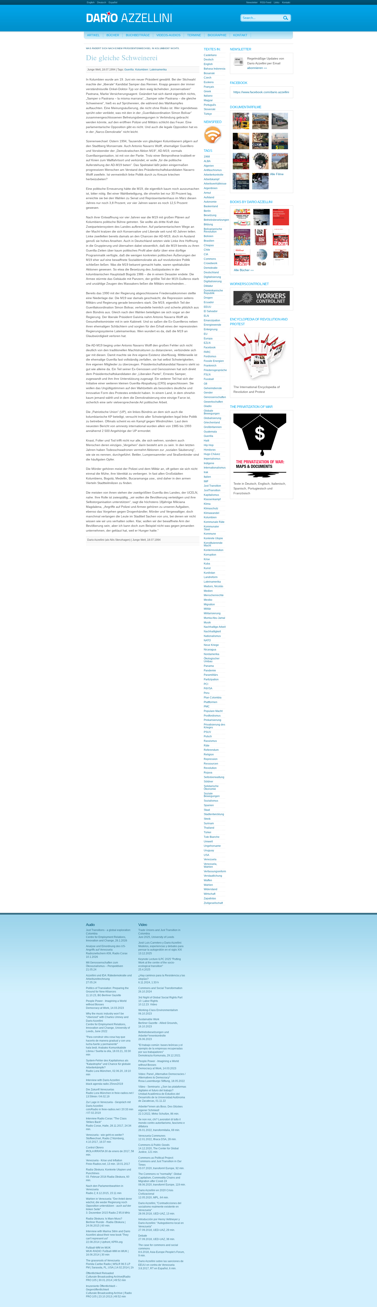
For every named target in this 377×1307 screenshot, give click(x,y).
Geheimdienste (213, 388)
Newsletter (252, 2)
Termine (194, 35)
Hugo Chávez (212, 454)
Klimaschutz (211, 508)
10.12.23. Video (147, 1004)
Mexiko (208, 600)
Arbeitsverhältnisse (215, 183)
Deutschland (211, 272)
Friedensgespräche (215, 370)
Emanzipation (212, 320)
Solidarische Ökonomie (211, 787)
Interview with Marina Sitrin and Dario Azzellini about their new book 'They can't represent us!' (108, 1235)
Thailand (209, 827)
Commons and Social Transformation (160, 988)
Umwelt (208, 841)
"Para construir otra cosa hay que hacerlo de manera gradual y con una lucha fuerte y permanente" (108, 1040)
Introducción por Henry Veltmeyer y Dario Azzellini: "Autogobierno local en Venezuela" (161, 1223)
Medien (208, 591)
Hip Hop (209, 445)
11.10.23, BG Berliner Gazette (103, 995)
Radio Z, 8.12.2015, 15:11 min (104, 1193)
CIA (206, 254)
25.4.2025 (144, 969)
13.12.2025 (145, 953)
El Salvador (211, 311)
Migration (209, 604)
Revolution (210, 768)
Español (113, 2)
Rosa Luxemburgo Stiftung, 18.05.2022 (161, 1081)
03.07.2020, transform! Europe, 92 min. (161, 1168)
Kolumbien (141, 69)
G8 (205, 383)
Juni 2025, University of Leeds (156, 937)
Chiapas (209, 245)
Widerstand (210, 889)
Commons (210, 259)
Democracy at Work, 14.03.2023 (105, 1008)
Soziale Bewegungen (212, 795)
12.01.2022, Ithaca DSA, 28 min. (157, 1139)
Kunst (207, 568)
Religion (209, 754)
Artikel (93, 35)
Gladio (208, 406)
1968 (207, 156)
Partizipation (211, 679)
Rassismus (210, 741)
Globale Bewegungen (212, 412)
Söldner (208, 781)
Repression (211, 759)
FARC (207, 352)
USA (206, 855)
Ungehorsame (212, 846)
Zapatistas (210, 898)
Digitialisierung (213, 281)
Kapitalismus (211, 495)
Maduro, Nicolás (213, 586)
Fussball (209, 379)
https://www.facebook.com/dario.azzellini (261, 92)
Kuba (207, 563)
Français (209, 87)
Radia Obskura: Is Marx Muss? (104, 1218)
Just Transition (212, 485)
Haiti (206, 440)
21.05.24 (91, 969)
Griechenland (212, 422)
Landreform (211, 577)
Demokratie (211, 268)
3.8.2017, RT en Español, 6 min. (157, 1268)
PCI (206, 684)
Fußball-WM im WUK (98, 1247)
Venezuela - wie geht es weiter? (105, 1135)
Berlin (207, 211)
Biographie (217, 35)
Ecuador (209, 302)
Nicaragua (210, 649)
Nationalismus (212, 636)
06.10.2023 (145, 1013)
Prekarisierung (212, 720)
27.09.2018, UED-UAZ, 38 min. (156, 1239)
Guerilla (129, 69)
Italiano (208, 95)
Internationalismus (215, 467)
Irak (206, 472)
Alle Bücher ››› (244, 270)
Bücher (112, 35)
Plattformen (210, 702)
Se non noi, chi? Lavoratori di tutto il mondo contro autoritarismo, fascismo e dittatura (161, 1123)
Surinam (209, 823)
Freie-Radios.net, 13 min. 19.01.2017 (108, 1164)
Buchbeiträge (138, 35)
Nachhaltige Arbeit (215, 627)
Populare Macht (213, 711)
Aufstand (209, 197)
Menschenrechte (214, 595)
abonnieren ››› (257, 68)
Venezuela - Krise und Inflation (104, 1160)
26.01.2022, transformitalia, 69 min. (159, 1130)
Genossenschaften (215, 397)
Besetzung (210, 215)
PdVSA (208, 688)
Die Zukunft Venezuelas (100, 1089)
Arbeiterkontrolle (213, 174)
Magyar (208, 100)
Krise (207, 559)
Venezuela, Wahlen (210, 865)
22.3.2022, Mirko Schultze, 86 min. (158, 1113)
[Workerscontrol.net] (261, 304)
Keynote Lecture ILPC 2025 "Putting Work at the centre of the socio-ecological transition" (159, 962)
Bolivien (208, 236)
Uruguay (209, 850)
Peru (206, 693)
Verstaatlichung (213, 875)
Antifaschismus (213, 170)
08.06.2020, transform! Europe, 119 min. (162, 1184)
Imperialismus (212, 458)
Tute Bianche (211, 837)
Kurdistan (209, 572)
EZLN (207, 343)
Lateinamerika (158, 69)
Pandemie (210, 670)
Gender (208, 392)
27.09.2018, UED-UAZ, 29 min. (156, 1230)
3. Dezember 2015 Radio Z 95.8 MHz (108, 1212)
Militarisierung (212, 613)
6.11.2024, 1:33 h (148, 982)
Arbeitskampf (211, 179)
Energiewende (212, 324)
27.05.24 (91, 982)
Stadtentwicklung (214, 814)
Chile (207, 249)
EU (205, 334)
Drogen (208, 297)
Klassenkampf (212, 499)
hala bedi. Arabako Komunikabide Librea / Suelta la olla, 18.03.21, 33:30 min (108, 1051)
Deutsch (101, 2)
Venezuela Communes (151, 1135)
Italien (207, 477)
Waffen (208, 880)
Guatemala (210, 431)
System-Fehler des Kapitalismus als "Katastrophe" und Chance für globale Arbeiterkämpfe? (108, 1064)
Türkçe (208, 114)
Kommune (210, 533)
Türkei (207, 832)
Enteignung (211, 329)
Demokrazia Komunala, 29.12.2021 (159, 1055)
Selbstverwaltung (214, 777)
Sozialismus (211, 800)
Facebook (210, 347)
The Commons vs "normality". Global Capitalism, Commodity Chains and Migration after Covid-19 (160, 1177)
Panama (209, 666)
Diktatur (208, 286)
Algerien (209, 165)
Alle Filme (277, 174)
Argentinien (211, 188)
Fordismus (210, 356)
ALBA (207, 161)
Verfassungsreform (215, 871)
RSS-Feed (265, 2)
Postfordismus (212, 715)
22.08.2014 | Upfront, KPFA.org (104, 1242)
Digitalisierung (212, 277)
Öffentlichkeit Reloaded (100, 1273)
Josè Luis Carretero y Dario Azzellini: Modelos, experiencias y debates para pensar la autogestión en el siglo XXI (160, 946)
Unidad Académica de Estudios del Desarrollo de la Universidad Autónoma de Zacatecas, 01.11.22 (161, 1097)
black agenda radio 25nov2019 (104, 1084)
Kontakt (286, 2)
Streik (207, 819)
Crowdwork (210, 263)
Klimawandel (211, 513)
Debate (142, 1235)
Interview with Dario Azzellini (103, 1080)
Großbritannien (213, 427)
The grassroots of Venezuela (103, 1260)
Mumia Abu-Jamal (214, 618)
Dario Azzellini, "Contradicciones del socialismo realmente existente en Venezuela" (159, 1206)
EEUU (207, 307)
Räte (206, 745)
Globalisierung (212, 418)
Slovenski (209, 109)
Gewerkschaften (213, 401)
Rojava (208, 772)
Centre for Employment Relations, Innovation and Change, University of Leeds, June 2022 (108, 1028)
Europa (208, 338)
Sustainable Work (148, 1019)
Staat (207, 810)
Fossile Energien (214, 361)
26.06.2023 (145, 1039)
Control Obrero (95, 1147)
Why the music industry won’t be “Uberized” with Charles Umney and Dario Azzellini (107, 1017)
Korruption (210, 554)
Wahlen (208, 885)
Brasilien (209, 241)
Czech (207, 77)
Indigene (209, 463)
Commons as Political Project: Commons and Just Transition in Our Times (160, 1161)
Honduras (210, 449)
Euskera (209, 82)
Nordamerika (211, 654)
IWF (206, 481)
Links (276, 2)
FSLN (207, 374)
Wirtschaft (209, 894)
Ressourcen (211, 763)
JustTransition (212, 490)
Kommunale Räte (214, 522)
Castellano (210, 55)
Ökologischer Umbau (211, 660)
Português (210, 105)
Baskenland (211, 206)
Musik (207, 622)
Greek (207, 91)
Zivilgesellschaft (213, 903)
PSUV (207, 732)
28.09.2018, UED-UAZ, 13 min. (156, 1213)
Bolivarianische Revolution (213, 230)
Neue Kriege (211, 645)
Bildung (208, 224)
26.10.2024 (145, 991)
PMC (207, 706)
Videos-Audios (168, 35)
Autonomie (210, 201)
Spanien (209, 805)
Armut (207, 193)
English (90, 2)
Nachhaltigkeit (212, 631)
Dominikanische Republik (213, 292)
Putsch (208, 736)
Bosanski (209, 73)
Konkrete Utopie (213, 538)
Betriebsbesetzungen (216, 220)
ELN (206, 316)
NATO (207, 640)
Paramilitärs (211, 675)
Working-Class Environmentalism (158, 1010)
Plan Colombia (212, 697)
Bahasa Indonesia (214, 68)
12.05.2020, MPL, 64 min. (153, 1197)
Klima (207, 504)
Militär (207, 608)
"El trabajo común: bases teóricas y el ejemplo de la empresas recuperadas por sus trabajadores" (160, 1048)
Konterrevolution (213, 550)
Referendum (211, 750)
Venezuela (210, 859)
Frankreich (210, 365)
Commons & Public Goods (154, 1145)
